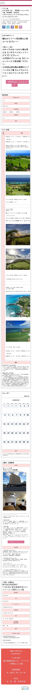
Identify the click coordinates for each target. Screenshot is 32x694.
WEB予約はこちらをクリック (18, 83)
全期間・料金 (26, 396)
